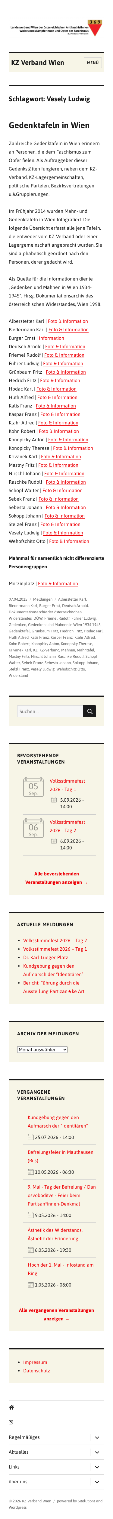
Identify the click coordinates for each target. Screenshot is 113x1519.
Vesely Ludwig (43, 669)
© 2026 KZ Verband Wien (30, 1501)
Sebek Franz (32, 663)
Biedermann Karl (23, 605)
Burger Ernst (49, 605)
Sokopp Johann (85, 663)
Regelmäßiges (24, 1437)
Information (51, 338)
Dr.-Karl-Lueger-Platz (45, 957)
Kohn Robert (19, 643)
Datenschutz (36, 1370)
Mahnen (68, 650)
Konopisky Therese (76, 643)
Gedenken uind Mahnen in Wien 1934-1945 (64, 624)
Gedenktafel (19, 631)
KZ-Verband (49, 650)
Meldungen (42, 599)
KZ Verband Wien (37, 63)
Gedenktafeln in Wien (49, 125)
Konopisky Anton (45, 643)
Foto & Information (68, 321)
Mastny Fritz (19, 656)
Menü (93, 62)
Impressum (35, 1362)
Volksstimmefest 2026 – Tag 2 (55, 940)
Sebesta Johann (58, 663)
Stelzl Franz (19, 669)
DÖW (37, 618)
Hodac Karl (93, 631)
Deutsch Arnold (75, 605)
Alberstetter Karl (72, 599)
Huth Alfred (19, 637)
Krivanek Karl (20, 650)
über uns (18, 1481)
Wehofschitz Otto (70, 669)
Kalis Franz (39, 637)
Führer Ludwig (83, 618)
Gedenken (17, 624)
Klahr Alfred (84, 637)
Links (14, 1466)
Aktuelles (19, 1452)
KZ (35, 650)
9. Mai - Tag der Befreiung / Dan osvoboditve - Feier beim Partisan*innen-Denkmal (62, 1195)
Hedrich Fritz (71, 631)
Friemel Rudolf (57, 618)
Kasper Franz (62, 637)
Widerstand (18, 675)
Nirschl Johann (43, 656)
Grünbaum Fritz (45, 631)
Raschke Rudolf (71, 656)
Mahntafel (85, 650)
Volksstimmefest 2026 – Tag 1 (55, 949)
